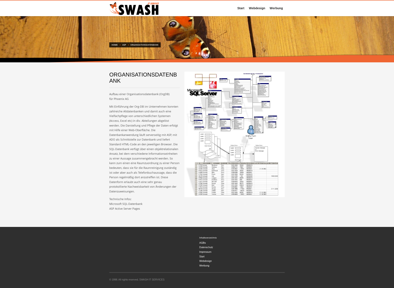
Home (115, 44)
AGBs (202, 243)
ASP (124, 44)
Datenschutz (206, 247)
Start (201, 256)
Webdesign (205, 261)
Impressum (205, 252)
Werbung (204, 265)
